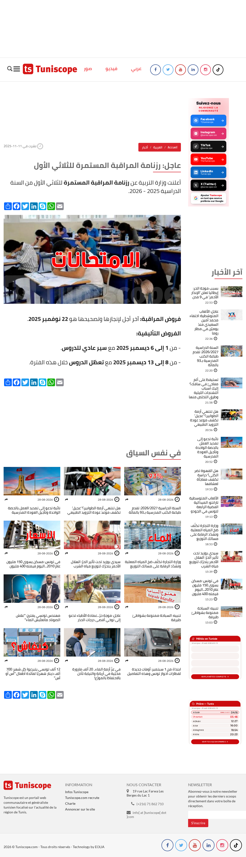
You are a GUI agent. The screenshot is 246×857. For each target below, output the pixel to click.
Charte (70, 803)
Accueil (172, 147)
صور (88, 68)
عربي (136, 68)
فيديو (111, 68)
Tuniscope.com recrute (82, 798)
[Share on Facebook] (126, 500)
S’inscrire (198, 823)
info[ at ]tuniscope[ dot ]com (146, 814)
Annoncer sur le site (80, 809)
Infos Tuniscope (76, 792)
